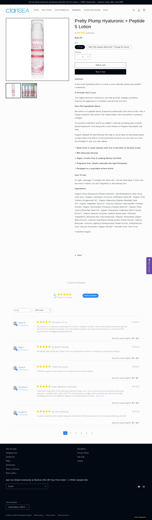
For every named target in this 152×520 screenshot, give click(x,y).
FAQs (8, 461)
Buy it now (100, 72)
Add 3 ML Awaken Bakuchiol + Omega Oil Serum (109, 47)
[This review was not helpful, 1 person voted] (137, 378)
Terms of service (63, 515)
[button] (133, 10)
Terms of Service (12, 469)
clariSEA (14, 515)
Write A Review (90, 295)
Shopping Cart (11, 453)
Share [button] (79, 255)
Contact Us (10, 457)
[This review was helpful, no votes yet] (133, 338)
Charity (80, 461)
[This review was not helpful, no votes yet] (137, 338)
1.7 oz (79, 47)
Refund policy (39, 515)
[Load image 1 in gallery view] (13, 90)
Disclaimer (81, 449)
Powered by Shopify (25, 515)
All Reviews (10, 465)
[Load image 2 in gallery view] (29, 90)
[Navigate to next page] (92, 433)
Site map (80, 457)
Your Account (11, 449)
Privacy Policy (83, 453)
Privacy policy (50, 515)
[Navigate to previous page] (60, 433)
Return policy (11, 473)
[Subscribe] (45, 486)
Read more (100, 396)
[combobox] (22, 310)
